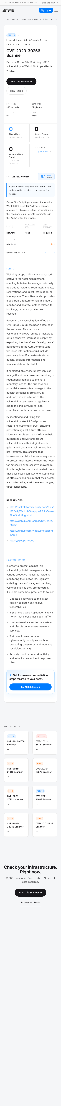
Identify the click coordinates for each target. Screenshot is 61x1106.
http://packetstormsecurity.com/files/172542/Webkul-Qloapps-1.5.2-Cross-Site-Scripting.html (32, 511)
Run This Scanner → (21, 81)
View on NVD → (48, 253)
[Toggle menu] (56, 10)
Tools (6, 19)
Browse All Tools (30, 902)
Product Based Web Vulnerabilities (30, 19)
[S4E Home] (8, 10)
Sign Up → (46, 10)
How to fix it (16, 90)
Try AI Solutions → (30, 687)
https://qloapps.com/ (22, 540)
